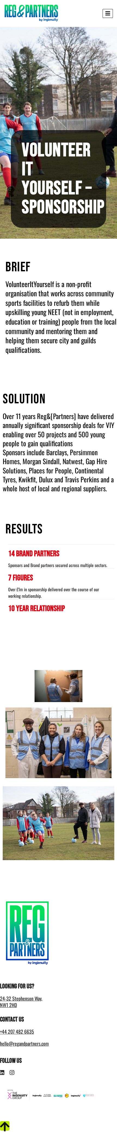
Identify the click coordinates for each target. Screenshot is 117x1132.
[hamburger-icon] (108, 13)
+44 (17, 1031)
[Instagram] (12, 1073)
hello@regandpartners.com (24, 1043)
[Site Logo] (31, 13)
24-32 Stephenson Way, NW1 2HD (21, 1001)
